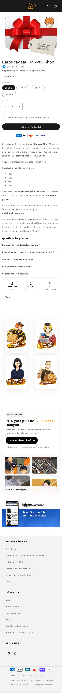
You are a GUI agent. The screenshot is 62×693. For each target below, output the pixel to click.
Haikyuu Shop (21, 676)
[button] (6, 6)
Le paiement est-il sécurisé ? (15, 273)
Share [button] (7, 297)
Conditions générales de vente (42, 685)
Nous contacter (13, 613)
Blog (8, 600)
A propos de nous (14, 606)
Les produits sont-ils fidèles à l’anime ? (21, 245)
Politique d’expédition (19, 685)
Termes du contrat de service (19, 575)
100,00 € (38, 88)
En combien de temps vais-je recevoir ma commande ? (28, 252)
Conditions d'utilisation (17, 626)
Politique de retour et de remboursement (25, 555)
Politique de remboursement (19, 632)
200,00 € (9, 94)
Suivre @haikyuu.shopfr (21, 440)
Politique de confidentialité (21, 680)
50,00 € (22, 88)
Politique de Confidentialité (19, 568)
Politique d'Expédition (16, 562)
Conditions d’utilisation (44, 680)
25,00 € (8, 88)
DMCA (8, 581)
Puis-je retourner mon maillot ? (17, 266)
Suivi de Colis (12, 549)
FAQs (8, 619)
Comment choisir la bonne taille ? (18, 259)
